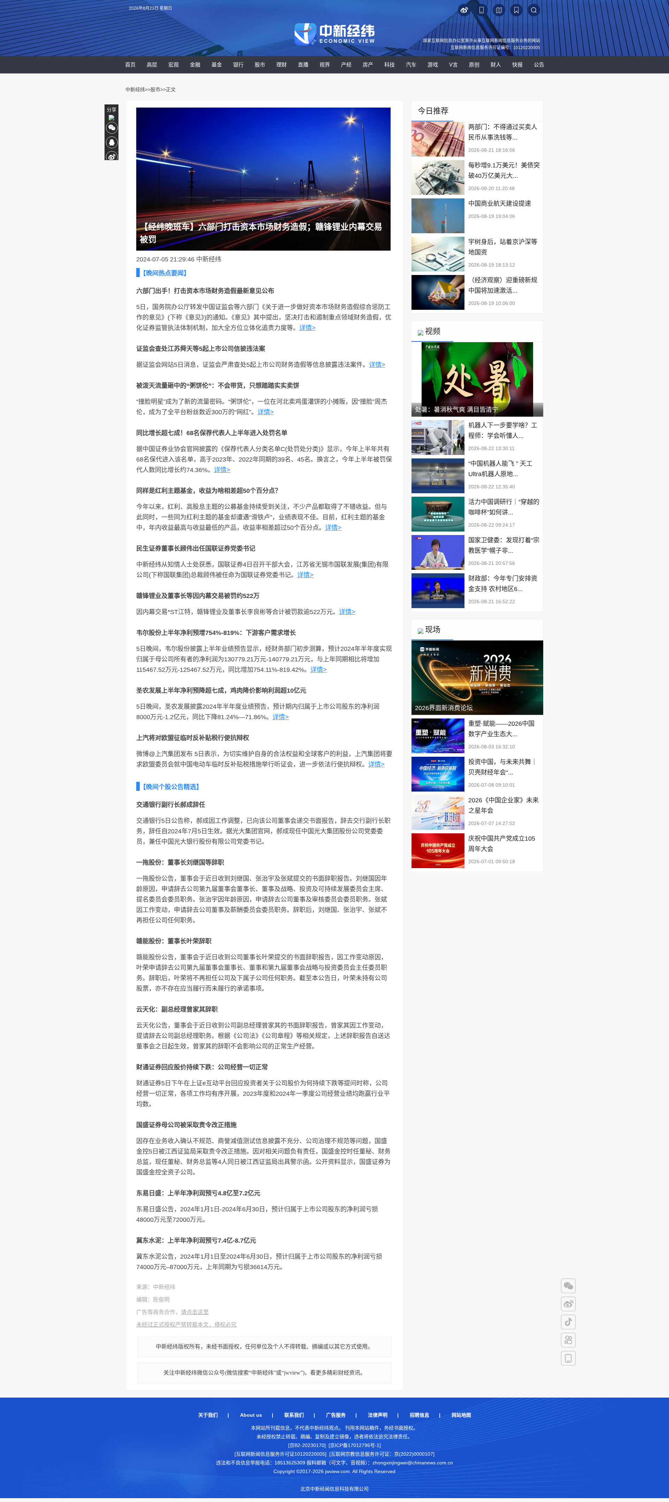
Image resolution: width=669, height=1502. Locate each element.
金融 (195, 65)
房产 (368, 65)
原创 (474, 65)
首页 (130, 65)
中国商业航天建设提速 (499, 203)
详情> (307, 327)
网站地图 (461, 1415)
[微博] (568, 1304)
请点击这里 (195, 1312)
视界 (325, 65)
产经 (346, 65)
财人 (496, 65)
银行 (238, 65)
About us (251, 1415)
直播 (303, 65)
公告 (539, 65)
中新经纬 (135, 89)
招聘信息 (419, 1415)
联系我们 (294, 1415)
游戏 (433, 65)
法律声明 (377, 1415)
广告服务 (336, 1415)
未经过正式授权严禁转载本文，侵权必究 (186, 1325)
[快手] (568, 1340)
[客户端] (568, 1358)
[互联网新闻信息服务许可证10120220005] (280, 1454)
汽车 (411, 65)
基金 (217, 65)
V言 (453, 65)
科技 (389, 65)
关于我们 (208, 1415)
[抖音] (568, 1322)
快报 (517, 65)
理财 (281, 65)
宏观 (173, 65)
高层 (152, 65)
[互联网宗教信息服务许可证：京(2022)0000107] (382, 1454)
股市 (260, 65)
